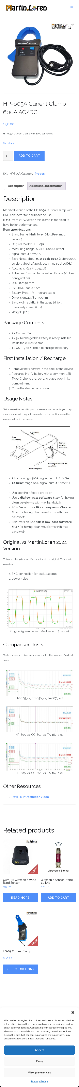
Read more (20, 897)
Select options (20, 969)
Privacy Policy (39, 1081)
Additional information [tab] (46, 185)
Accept (39, 1050)
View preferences (39, 1072)
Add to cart (29, 155)
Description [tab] (16, 185)
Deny (39, 1061)
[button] (73, 1012)
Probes (40, 173)
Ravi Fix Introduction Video (30, 796)
